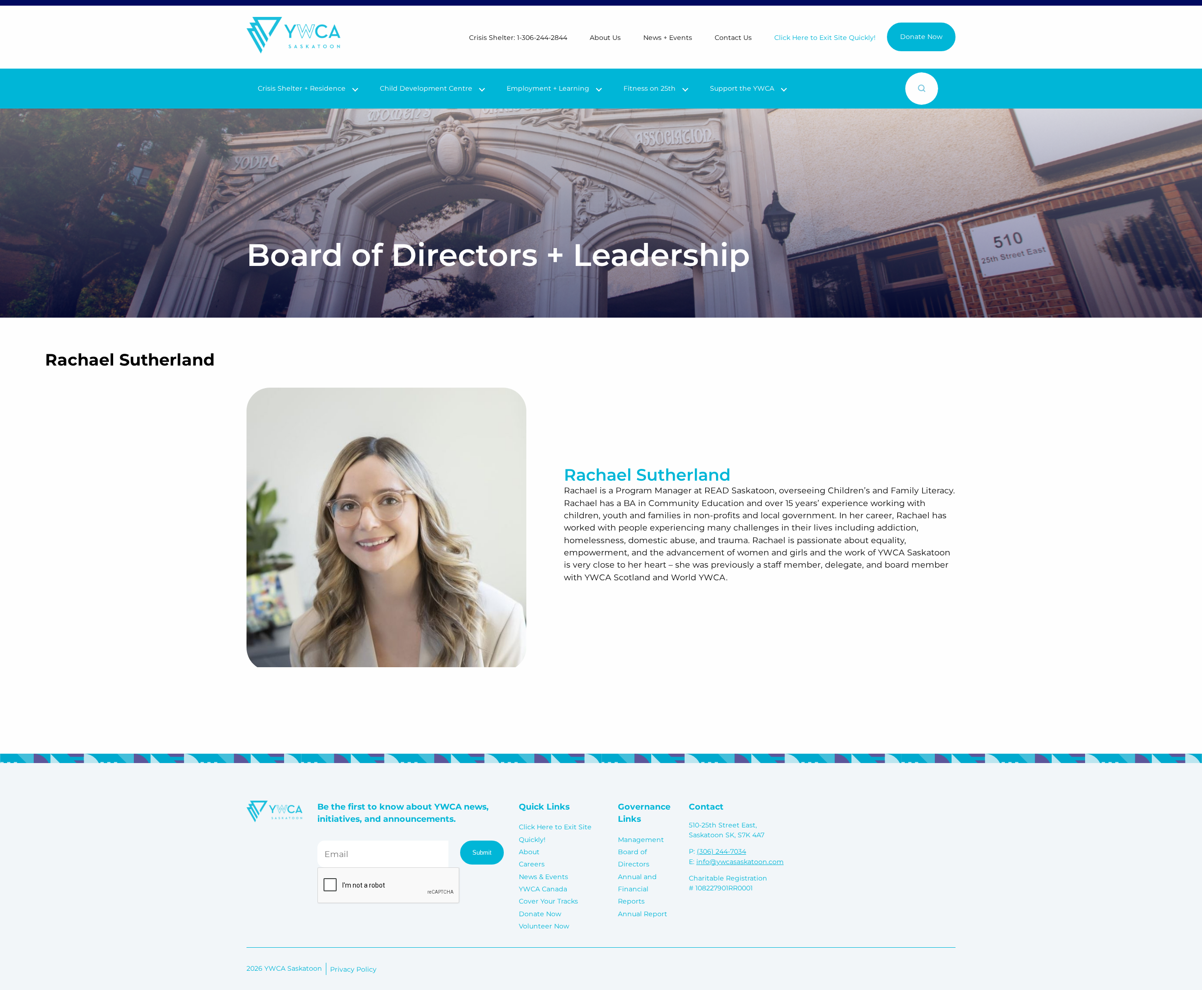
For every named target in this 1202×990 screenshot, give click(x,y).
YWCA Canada (543, 889)
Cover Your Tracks (548, 901)
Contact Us (733, 37)
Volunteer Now (544, 926)
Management (641, 839)
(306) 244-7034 (721, 851)
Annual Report (642, 914)
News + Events (667, 37)
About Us (605, 37)
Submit (482, 852)
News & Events (543, 877)
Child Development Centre (426, 88)
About (529, 852)
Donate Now (921, 36)
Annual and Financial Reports (637, 889)
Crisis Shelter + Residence (302, 88)
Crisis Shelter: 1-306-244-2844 (518, 37)
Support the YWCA (742, 88)
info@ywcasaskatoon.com (740, 861)
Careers (532, 864)
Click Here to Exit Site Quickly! (825, 37)
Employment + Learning (548, 88)
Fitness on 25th (650, 88)
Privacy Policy (353, 969)
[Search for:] (843, 88)
